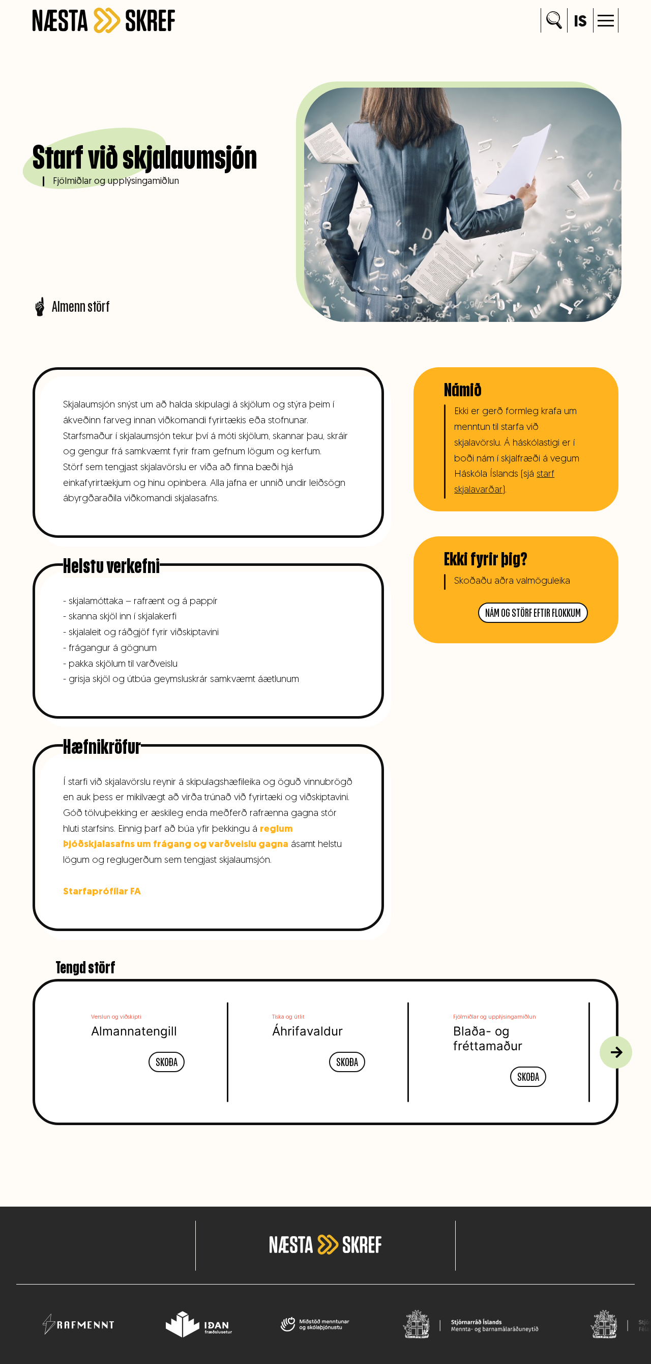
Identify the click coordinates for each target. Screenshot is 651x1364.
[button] (606, 20)
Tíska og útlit (288, 1017)
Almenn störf (81, 306)
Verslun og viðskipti (116, 1017)
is (580, 22)
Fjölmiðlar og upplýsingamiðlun (116, 181)
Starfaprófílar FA (102, 892)
